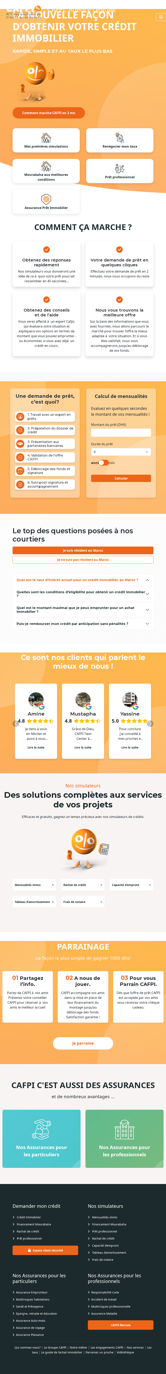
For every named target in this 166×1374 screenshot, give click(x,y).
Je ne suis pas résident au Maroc (83, 559)
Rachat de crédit (82, 891)
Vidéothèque (125, 1358)
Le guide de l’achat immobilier (61, 1358)
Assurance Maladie (104, 1319)
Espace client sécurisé (47, 1256)
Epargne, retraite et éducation (36, 1319)
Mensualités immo (34, 891)
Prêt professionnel (29, 1244)
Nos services (135, 1353)
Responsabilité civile (105, 1298)
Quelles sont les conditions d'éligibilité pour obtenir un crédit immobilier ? (81, 594)
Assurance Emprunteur (32, 1298)
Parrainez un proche (99, 1358)
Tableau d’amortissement (34, 908)
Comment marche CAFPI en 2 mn (48, 113)
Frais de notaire (82, 908)
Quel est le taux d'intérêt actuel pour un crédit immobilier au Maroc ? (77, 580)
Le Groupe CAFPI (55, 1353)
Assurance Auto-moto (30, 1326)
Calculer (121, 478)
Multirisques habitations (32, 1305)
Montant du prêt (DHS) (108, 424)
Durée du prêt (102, 444)
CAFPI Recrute (121, 1331)
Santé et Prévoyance (29, 1312)
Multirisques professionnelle (110, 1312)
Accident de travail (104, 1305)
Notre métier (78, 1353)
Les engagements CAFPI (107, 1353)
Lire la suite (36, 747)
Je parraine (83, 1049)
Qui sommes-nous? (27, 1353)
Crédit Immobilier (28, 1223)
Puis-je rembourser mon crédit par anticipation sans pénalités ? (72, 624)
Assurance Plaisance (30, 1341)
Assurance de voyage (30, 1333)
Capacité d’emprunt (131, 891)
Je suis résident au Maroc (83, 550)
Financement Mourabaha (33, 1230)
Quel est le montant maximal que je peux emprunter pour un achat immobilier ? (75, 610)
